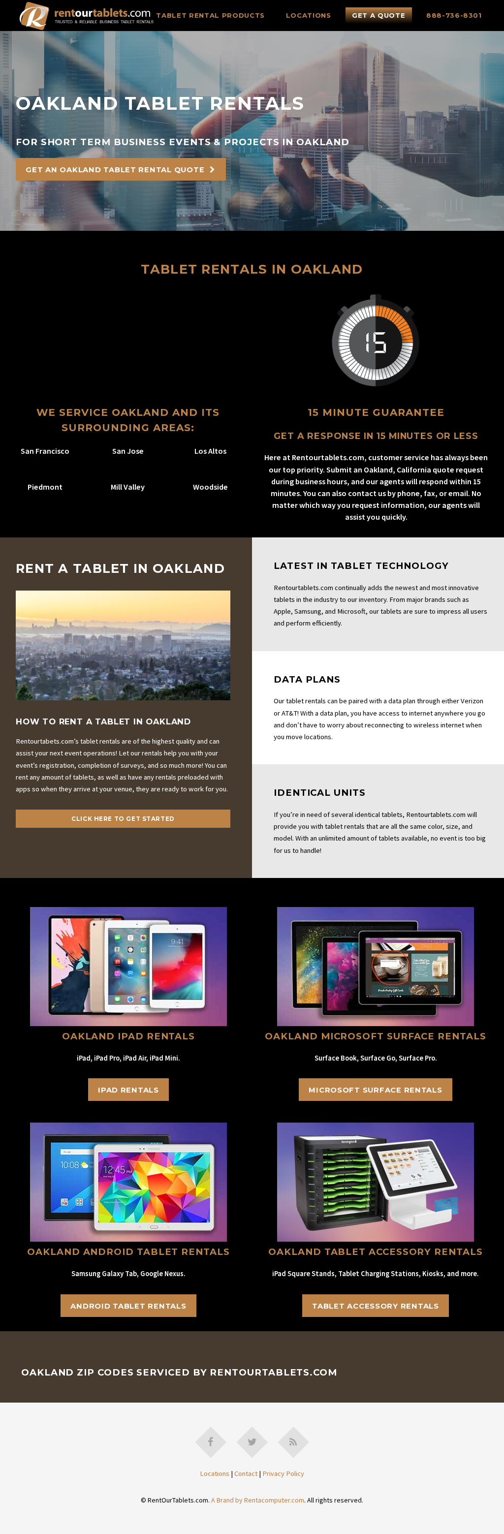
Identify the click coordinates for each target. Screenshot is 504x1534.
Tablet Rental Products (210, 15)
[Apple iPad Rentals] (128, 1023)
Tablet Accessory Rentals (375, 1306)
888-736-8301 (454, 15)
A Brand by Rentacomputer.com (257, 1500)
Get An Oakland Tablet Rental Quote (115, 169)
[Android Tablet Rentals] (128, 1239)
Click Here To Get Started (123, 818)
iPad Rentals (128, 1090)
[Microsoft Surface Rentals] (375, 1023)
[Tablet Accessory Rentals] (375, 1239)
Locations (308, 15)
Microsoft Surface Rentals (375, 1090)
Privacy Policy (283, 1473)
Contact (245, 1473)
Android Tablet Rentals (128, 1306)
